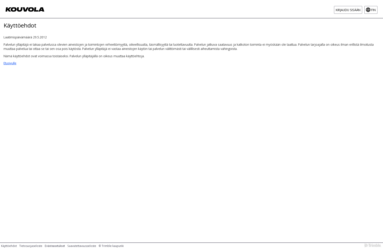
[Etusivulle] (25, 9)
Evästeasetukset (55, 246)
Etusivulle (10, 63)
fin (373, 10)
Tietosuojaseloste (30, 246)
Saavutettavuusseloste (81, 246)
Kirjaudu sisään (348, 10)
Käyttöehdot (9, 246)
